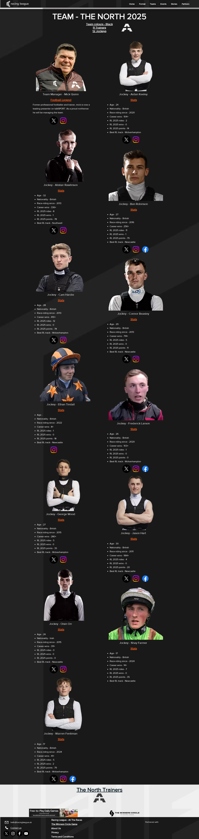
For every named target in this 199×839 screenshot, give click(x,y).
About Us (56, 828)
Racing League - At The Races (66, 820)
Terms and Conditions (62, 836)
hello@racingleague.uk (21, 822)
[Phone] (6, 828)
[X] (54, 120)
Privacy (55, 832)
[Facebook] (145, 249)
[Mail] (6, 822)
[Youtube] (26, 833)
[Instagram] (63, 120)
